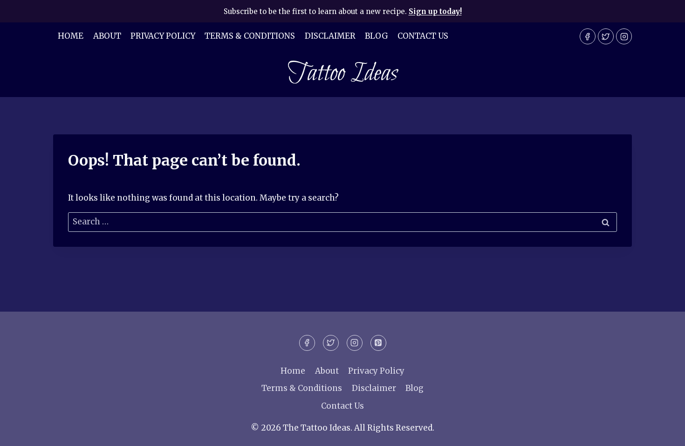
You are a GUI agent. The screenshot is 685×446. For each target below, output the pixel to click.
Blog (376, 36)
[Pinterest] (378, 343)
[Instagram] (624, 36)
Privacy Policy (162, 36)
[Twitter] (606, 36)
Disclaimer (330, 36)
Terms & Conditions (250, 36)
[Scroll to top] (661, 431)
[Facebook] (588, 36)
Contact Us (422, 36)
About (107, 36)
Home (70, 36)
